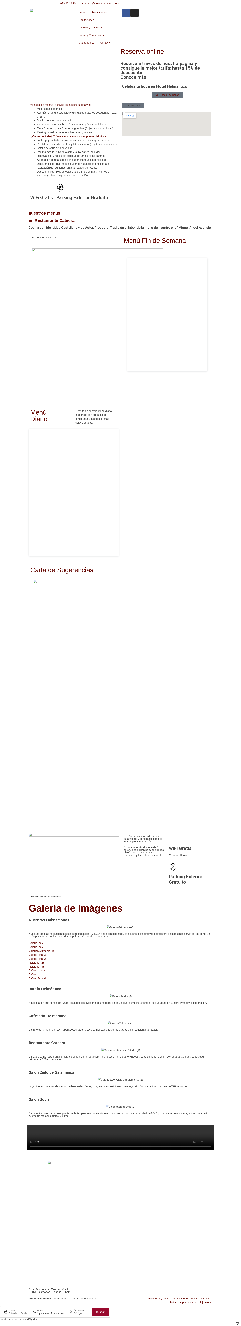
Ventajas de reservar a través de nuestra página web (60, 104)
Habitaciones (86, 20)
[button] (74, 105)
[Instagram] (134, 13)
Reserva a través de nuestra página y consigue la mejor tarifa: (160, 70)
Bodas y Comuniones (91, 35)
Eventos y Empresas (91, 27)
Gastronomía (86, 42)
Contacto (105, 42)
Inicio (82, 12)
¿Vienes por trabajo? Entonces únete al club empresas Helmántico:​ (69, 136)
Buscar (100, 1312)
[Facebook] (126, 13)
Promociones (99, 12)
